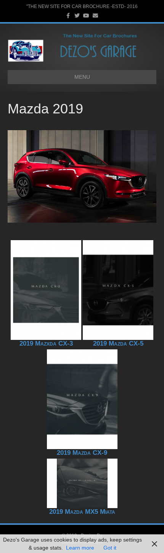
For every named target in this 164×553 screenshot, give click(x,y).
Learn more (80, 548)
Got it (109, 548)
